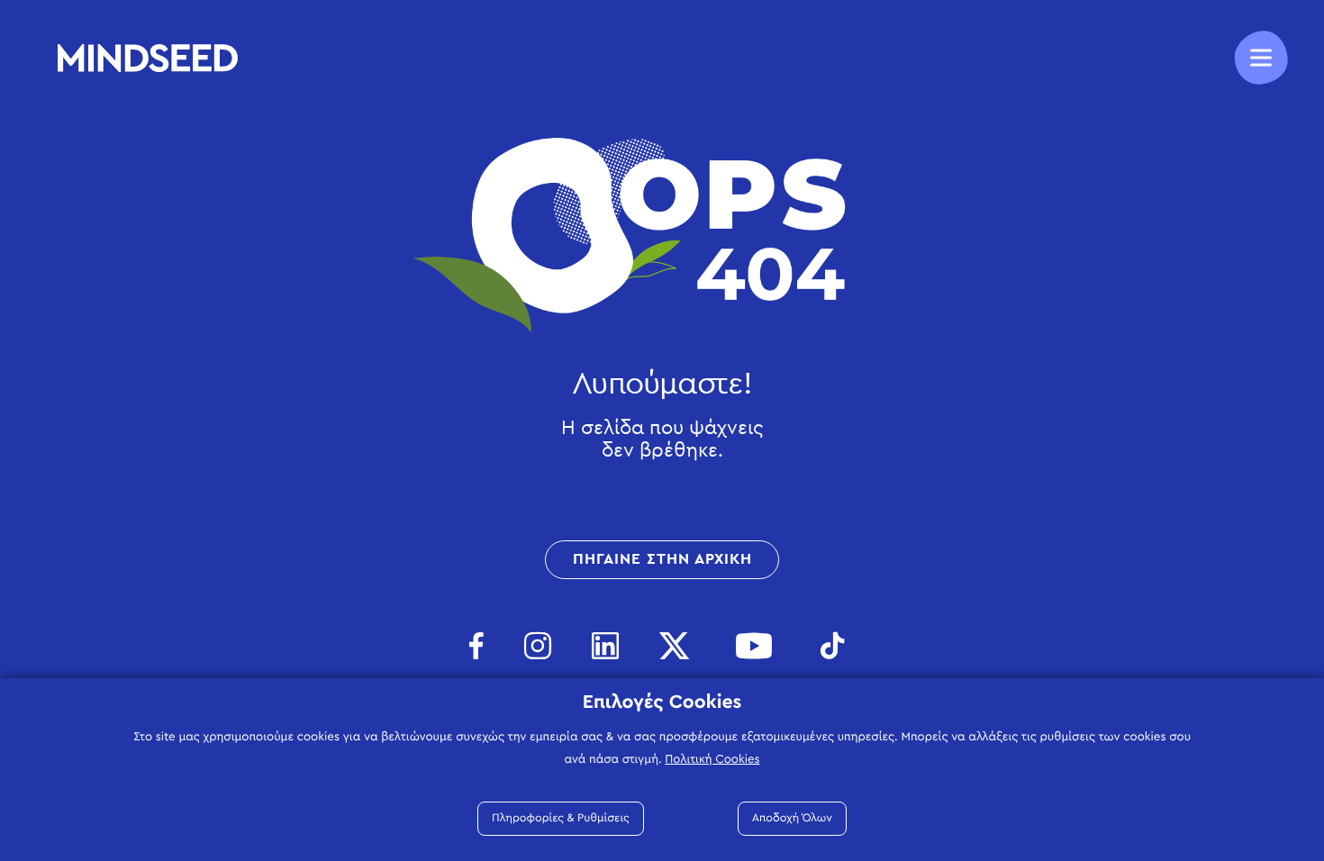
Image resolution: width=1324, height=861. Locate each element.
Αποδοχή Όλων (792, 818)
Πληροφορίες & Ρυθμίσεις (561, 818)
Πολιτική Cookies (712, 759)
